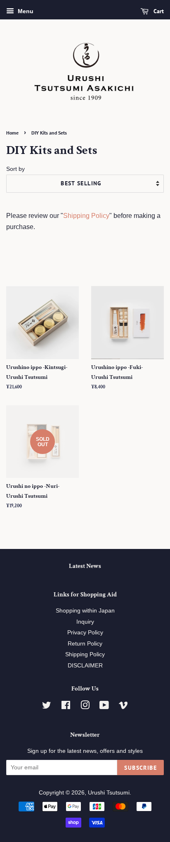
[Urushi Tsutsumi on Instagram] (85, 707)
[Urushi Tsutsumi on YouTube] (104, 707)
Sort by (15, 169)
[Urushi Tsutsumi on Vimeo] (123, 707)
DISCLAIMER (85, 665)
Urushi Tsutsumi (109, 793)
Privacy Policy (85, 632)
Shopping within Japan (85, 611)
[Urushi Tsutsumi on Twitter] (46, 707)
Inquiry (85, 622)
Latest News (85, 566)
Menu (24, 11)
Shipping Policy (86, 215)
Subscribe (140, 767)
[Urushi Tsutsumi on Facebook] (66, 707)
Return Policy (85, 644)
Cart (158, 11)
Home (12, 133)
